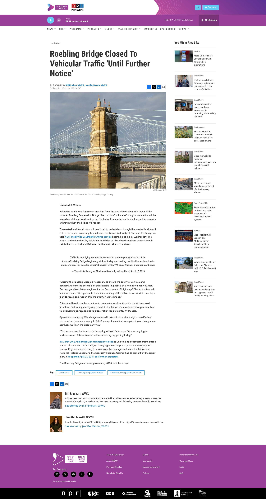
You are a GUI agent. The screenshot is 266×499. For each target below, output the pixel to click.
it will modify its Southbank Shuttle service (88, 236)
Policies (146, 473)
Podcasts (93, 28)
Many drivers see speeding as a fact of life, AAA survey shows (204, 187)
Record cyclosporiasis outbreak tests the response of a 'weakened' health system (204, 213)
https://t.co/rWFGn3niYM (103, 264)
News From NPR (201, 203)
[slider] (63, 20)
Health (197, 51)
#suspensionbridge (144, 264)
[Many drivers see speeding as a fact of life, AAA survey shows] (184, 184)
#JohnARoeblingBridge (74, 261)
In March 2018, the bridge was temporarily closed (86, 341)
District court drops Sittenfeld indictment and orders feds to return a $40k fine (204, 84)
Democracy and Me (151, 467)
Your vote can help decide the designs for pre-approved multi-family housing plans (204, 291)
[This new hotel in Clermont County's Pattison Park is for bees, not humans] (184, 132)
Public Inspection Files (189, 455)
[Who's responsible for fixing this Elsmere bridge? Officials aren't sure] (184, 263)
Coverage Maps (186, 461)
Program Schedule (114, 467)
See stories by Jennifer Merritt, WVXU (87, 426)
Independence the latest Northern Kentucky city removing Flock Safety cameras (205, 110)
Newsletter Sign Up (114, 473)
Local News (55, 43)
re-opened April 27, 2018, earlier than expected (93, 356)
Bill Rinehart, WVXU (75, 85)
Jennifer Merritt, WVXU (96, 85)
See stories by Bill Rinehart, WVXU (85, 405)
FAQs (181, 467)
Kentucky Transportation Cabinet (126, 373)
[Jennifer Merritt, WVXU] (56, 424)
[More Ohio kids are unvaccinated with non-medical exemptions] (184, 56)
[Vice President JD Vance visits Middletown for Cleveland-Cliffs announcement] (184, 236)
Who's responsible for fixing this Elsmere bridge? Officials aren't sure (205, 266)
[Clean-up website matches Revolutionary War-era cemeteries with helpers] (184, 157)
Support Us (151, 28)
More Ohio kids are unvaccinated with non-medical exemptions (203, 60)
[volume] (59, 20)
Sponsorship (168, 28)
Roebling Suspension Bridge (90, 373)
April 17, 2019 (138, 271)
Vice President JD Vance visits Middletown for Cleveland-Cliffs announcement (202, 240)
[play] (50, 20)
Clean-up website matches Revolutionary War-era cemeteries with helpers (205, 162)
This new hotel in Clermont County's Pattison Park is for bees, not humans (203, 136)
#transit (129, 264)
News (50, 28)
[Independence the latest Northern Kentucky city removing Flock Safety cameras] (184, 105)
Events (146, 455)
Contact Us (147, 461)
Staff (181, 473)
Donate (212, 7)
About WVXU (112, 461)
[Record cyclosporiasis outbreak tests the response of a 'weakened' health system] (184, 208)
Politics (197, 230)
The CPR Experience (115, 455)
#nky (121, 264)
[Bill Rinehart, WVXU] (56, 400)
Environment (199, 127)
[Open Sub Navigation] (55, 29)
